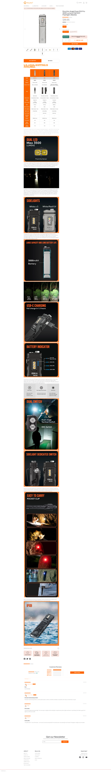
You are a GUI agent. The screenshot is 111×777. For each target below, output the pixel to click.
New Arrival (26, 6)
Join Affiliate (37, 755)
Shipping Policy (26, 760)
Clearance (37, 756)
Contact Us (26, 755)
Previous (25, 29)
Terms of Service (27, 756)
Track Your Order (27, 765)
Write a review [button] (77, 672)
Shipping (64, 22)
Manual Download (38, 758)
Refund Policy (26, 763)
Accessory (44, 6)
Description (32, 60)
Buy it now (75, 43)
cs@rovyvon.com (84, 753)
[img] (27, 682)
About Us (25, 753)
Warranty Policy (27, 761)
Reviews (50, 60)
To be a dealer (37, 753)
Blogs (51, 6)
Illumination (35, 6)
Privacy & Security (27, 758)
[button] (79, 2)
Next (59, 29)
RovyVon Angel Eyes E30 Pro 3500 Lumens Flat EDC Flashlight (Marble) (41, 8)
